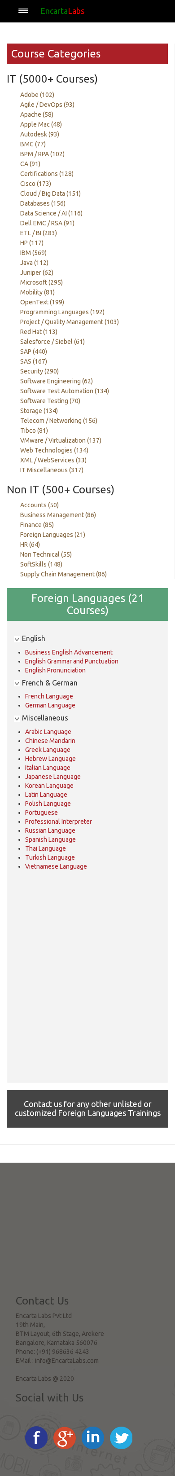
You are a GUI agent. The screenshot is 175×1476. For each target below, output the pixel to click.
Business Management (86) (58, 514)
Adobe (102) (37, 94)
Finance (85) (37, 524)
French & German (49, 683)
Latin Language (46, 794)
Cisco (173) (35, 183)
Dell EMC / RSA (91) (47, 223)
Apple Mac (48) (41, 124)
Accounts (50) (39, 505)
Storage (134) (39, 410)
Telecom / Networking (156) (58, 420)
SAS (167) (33, 361)
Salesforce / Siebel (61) (52, 341)
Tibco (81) (34, 430)
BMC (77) (33, 144)
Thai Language (45, 848)
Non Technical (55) (46, 554)
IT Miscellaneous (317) (51, 470)
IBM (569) (33, 252)
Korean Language (49, 785)
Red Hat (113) (38, 331)
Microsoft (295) (41, 282)
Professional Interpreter (58, 821)
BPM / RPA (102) (42, 154)
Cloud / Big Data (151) (50, 193)
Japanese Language (53, 776)
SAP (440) (33, 351)
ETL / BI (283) (38, 233)
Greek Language (47, 749)
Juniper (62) (36, 272)
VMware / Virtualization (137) (60, 440)
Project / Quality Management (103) (69, 321)
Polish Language (48, 803)
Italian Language (47, 767)
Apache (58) (36, 114)
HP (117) (32, 242)
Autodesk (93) (39, 134)
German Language (50, 705)
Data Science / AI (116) (51, 213)
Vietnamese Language (56, 866)
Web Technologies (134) (54, 450)
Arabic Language (48, 731)
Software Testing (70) (50, 400)
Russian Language (50, 830)
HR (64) (30, 544)
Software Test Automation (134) (64, 391)
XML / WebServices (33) (53, 460)
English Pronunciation (55, 670)
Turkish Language (50, 857)
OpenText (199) (42, 302)
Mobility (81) (37, 292)
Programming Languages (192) (62, 312)
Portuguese (41, 812)
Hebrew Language (50, 758)
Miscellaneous (44, 718)
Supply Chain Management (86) (63, 574)
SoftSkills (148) (41, 564)
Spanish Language (50, 839)
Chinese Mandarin (50, 740)
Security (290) (39, 371)
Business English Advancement (69, 652)
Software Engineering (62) (56, 381)
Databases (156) (43, 203)
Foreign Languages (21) (52, 534)
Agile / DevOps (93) (47, 104)
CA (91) (30, 163)
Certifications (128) (47, 173)
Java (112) (34, 262)
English (32, 638)
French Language (49, 696)
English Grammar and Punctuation (71, 661)
